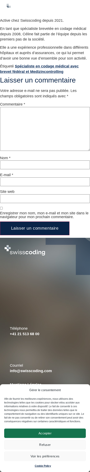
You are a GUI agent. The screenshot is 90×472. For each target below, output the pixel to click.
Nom (5, 158)
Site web (7, 191)
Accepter (45, 433)
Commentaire (12, 104)
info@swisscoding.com (31, 371)
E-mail (6, 175)
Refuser (45, 445)
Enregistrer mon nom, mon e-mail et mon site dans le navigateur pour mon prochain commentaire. (44, 215)
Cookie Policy (43, 465)
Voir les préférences (45, 456)
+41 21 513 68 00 (24, 334)
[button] (63, 9)
